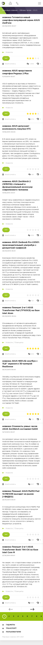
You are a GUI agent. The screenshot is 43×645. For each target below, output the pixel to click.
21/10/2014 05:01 (8, 555)
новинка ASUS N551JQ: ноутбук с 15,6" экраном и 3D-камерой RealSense (19, 364)
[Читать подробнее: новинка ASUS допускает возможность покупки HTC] (6, 169)
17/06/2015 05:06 (8, 132)
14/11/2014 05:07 (8, 432)
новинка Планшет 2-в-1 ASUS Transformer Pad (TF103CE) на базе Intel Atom (21, 310)
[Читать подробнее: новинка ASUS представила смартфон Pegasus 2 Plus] (6, 113)
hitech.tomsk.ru (10, 63)
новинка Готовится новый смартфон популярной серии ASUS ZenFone (21, 20)
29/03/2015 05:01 (9, 251)
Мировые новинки (9, 637)
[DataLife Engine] (3, 3)
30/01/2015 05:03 (9, 369)
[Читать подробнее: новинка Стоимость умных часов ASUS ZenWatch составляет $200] (6, 479)
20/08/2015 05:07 (9, 26)
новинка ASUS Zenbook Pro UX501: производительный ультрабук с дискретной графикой (20, 245)
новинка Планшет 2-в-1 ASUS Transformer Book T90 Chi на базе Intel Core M (20, 549)
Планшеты (19, 342)
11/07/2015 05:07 (8, 76)
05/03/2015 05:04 (9, 316)
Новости (9, 52)
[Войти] (10, 3)
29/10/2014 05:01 (8, 499)
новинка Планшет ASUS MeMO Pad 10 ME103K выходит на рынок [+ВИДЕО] (20, 494)
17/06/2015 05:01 (8, 193)
